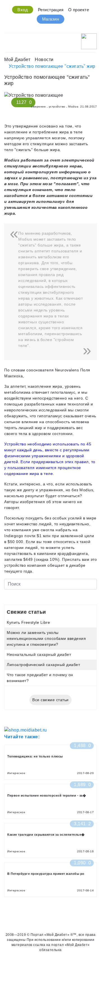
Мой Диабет (17, 59)
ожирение (38, 106)
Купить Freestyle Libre (28, 622)
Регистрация (51, 9)
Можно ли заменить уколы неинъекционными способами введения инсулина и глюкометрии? (46, 638)
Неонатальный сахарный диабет (39, 654)
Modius (73, 106)
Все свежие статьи (50, 700)
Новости (44, 59)
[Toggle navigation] (8, 39)
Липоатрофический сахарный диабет (43, 664)
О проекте (78, 9)
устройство (57, 106)
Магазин (50, 19)
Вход (22, 9)
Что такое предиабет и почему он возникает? (40, 677)
